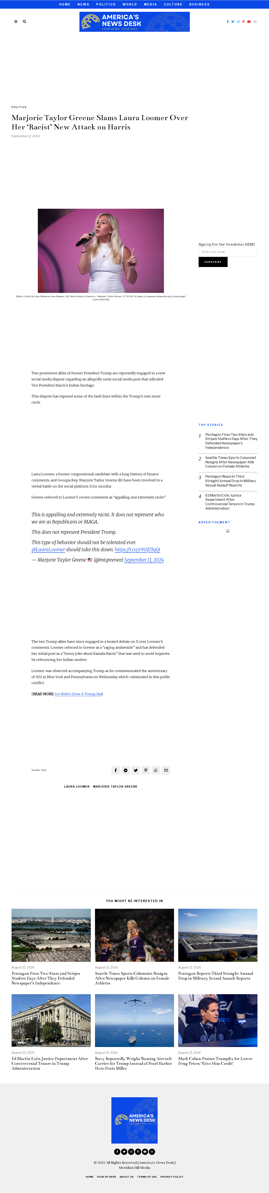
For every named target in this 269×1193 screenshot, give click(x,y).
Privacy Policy (171, 1176)
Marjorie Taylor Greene (115, 786)
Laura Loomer (77, 786)
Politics (106, 4)
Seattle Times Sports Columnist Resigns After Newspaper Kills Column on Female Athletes (230, 462)
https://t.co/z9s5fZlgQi (137, 550)
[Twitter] (232, 21)
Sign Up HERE (106, 1176)
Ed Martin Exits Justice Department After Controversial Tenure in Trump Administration (229, 501)
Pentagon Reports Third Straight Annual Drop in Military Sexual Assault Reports (230, 480)
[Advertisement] (134, 65)
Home (65, 4)
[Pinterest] (243, 21)
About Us (127, 1176)
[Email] (254, 21)
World (130, 4)
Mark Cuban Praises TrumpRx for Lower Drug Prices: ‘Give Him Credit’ (215, 1061)
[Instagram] (238, 21)
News (84, 4)
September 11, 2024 (144, 560)
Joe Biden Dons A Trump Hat (78, 694)
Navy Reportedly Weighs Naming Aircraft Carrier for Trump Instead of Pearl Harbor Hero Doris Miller (133, 1063)
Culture (173, 4)
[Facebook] (228, 21)
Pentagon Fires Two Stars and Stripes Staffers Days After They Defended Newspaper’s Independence (231, 441)
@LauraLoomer (48, 550)
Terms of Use (147, 1176)
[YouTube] (249, 21)
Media (150, 4)
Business (199, 4)
